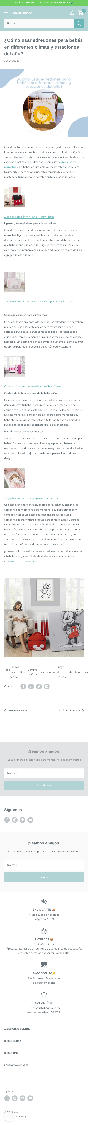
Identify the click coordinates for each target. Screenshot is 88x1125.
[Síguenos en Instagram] (15, 820)
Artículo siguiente (69, 710)
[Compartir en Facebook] (23, 686)
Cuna (41, 672)
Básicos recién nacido (14, 672)
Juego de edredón (62, 672)
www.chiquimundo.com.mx (24, 561)
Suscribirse (44, 785)
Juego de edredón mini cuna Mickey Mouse (29, 217)
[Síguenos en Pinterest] (22, 820)
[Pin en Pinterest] (31, 686)
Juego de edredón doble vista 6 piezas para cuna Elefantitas (39, 301)
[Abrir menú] (6, 12)
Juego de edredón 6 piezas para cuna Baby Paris (32, 498)
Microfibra (75, 672)
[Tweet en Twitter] (39, 686)
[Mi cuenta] (72, 12)
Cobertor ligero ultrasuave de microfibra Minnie (32, 386)
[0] (80, 12)
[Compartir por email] (47, 686)
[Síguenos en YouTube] (30, 820)
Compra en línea (32, 672)
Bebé (23, 672)
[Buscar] (79, 23)
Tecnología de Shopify (15, 1116)
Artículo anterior (18, 710)
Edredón (51, 672)
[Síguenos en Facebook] (7, 820)
